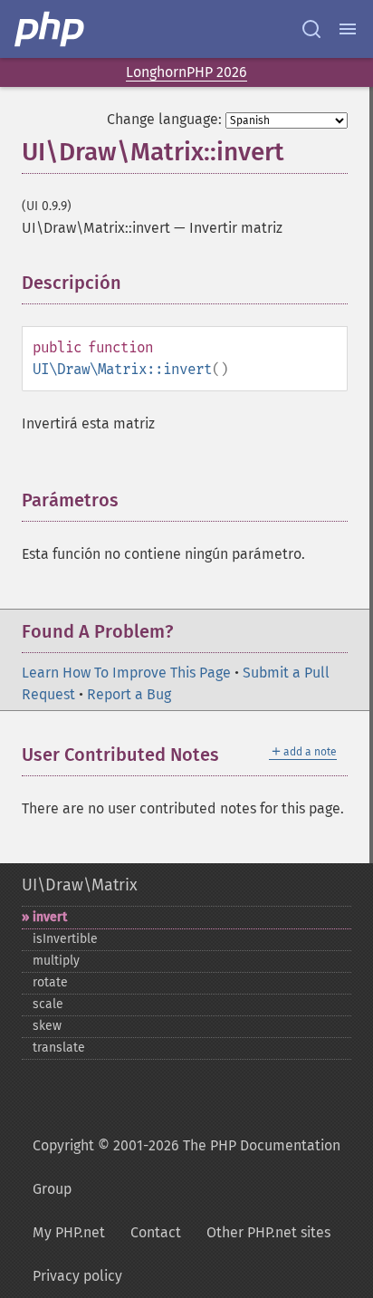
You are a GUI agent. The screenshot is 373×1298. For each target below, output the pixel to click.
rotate (50, 982)
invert (50, 917)
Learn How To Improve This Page (126, 672)
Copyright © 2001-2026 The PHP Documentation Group (186, 1167)
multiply (56, 960)
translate (59, 1047)
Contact (155, 1232)
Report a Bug (129, 694)
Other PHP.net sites (268, 1232)
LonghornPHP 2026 (186, 72)
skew (47, 1026)
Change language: (164, 119)
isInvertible (65, 939)
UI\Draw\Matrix (80, 885)
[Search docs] (311, 29)
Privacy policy (77, 1275)
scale (48, 1004)
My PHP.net (69, 1232)
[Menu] (348, 29)
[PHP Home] (50, 29)
